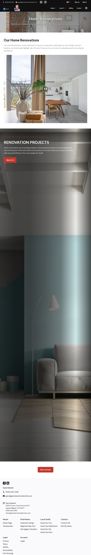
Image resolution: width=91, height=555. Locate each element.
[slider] (45, 89)
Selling (71, 8)
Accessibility (8, 550)
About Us (10, 160)
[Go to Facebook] (41, 2)
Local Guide (45, 519)
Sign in (84, 2)
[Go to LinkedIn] (45, 2)
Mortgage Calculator (28, 529)
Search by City (46, 523)
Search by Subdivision (49, 526)
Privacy (6, 541)
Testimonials (8, 526)
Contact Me (65, 523)
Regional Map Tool (27, 526)
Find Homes (25, 519)
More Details (45, 470)
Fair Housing (8, 553)
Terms (5, 544)
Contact (79, 8)
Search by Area (46, 532)
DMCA (5, 547)
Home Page (7, 523)
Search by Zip (46, 529)
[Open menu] (86, 8)
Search (61, 8)
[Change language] (68, 2)
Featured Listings (27, 523)
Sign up (77, 2)
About (53, 8)
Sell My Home (66, 526)
